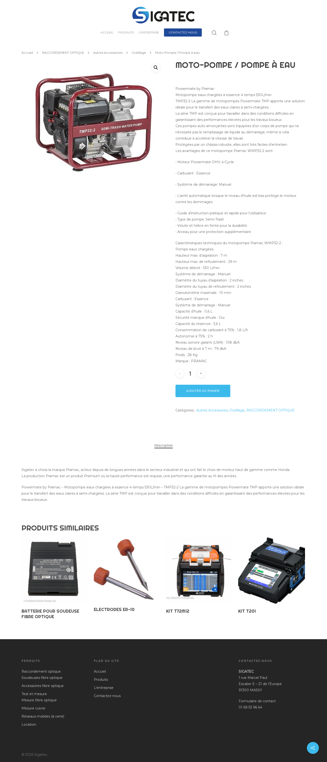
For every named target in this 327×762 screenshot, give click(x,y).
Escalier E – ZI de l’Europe (260, 684)
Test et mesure (34, 694)
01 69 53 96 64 (251, 707)
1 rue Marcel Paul (253, 678)
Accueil (107, 32)
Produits (126, 32)
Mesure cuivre (33, 708)
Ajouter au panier (203, 391)
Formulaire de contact (257, 701)
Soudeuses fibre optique (42, 678)
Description (163, 445)
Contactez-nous (183, 32)
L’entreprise (149, 32)
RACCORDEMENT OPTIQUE (63, 52)
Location (29, 724)
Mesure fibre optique (39, 700)
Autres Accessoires (108, 52)
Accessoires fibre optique (43, 686)
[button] (156, 67)
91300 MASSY (250, 690)
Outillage (139, 52)
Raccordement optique (41, 671)
